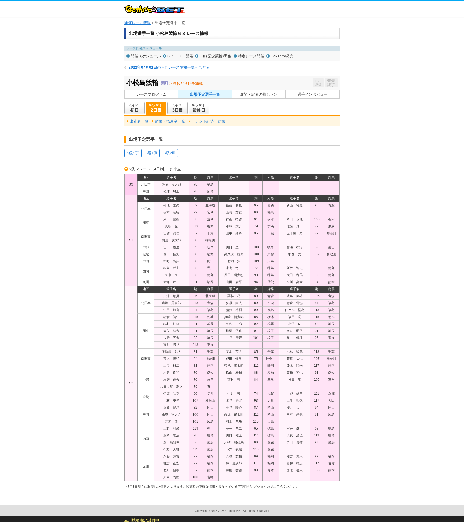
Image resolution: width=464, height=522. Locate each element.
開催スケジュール (146, 56)
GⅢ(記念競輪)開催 (215, 56)
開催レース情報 (137, 23)
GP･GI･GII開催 (180, 56)
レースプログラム (151, 94)
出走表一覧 (139, 121)
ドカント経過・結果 (208, 121)
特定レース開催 (251, 56)
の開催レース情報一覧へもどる (169, 67)
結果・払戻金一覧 (170, 121)
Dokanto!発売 (282, 56)
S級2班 (170, 153)
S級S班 (133, 153)
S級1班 (151, 153)
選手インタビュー (313, 94)
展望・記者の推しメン (259, 94)
